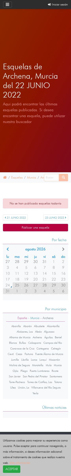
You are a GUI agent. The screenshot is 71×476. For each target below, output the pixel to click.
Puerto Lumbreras (39, 371)
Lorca (34, 359)
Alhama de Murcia (20, 337)
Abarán (27, 326)
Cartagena (42, 348)
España (22, 318)
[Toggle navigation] (7, 4)
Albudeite (39, 326)
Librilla (25, 359)
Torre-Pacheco (17, 382)
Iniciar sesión (59, 4)
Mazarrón (54, 359)
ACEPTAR (12, 469)
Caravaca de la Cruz (22, 348)
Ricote (55, 371)
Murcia (31, 177)
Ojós (15, 371)
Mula (49, 365)
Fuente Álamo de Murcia (49, 354)
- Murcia (33, 318)
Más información (19, 463)
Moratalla (37, 365)
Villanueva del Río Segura (46, 387)
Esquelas (17, 177)
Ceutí (11, 354)
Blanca (13, 343)
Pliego (24, 371)
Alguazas (49, 331)
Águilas (48, 337)
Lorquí (43, 359)
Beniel (58, 337)
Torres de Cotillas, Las (39, 382)
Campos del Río (52, 343)
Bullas (22, 343)
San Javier (15, 376)
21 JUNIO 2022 (16, 217)
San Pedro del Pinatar (35, 376)
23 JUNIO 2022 (55, 217)
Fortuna (29, 354)
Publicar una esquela (35, 227)
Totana (58, 382)
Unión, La (23, 387)
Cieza (19, 354)
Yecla (35, 393)
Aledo (38, 331)
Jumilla (15, 359)
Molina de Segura (19, 365)
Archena (37, 337)
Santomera (56, 376)
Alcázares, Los (25, 331)
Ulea (13, 387)
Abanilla (16, 326)
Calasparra (34, 343)
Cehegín (56, 348)
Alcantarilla (53, 326)
